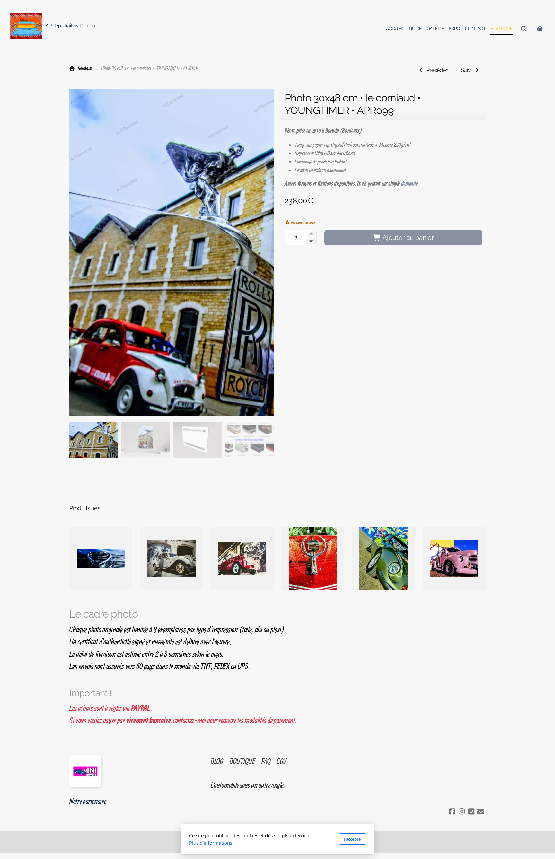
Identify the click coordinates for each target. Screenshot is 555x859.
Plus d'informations (210, 842)
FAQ (266, 761)
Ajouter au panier (407, 237)
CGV (281, 761)
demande (409, 184)
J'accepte (352, 839)
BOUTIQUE (242, 761)
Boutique (85, 68)
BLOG (217, 761)
